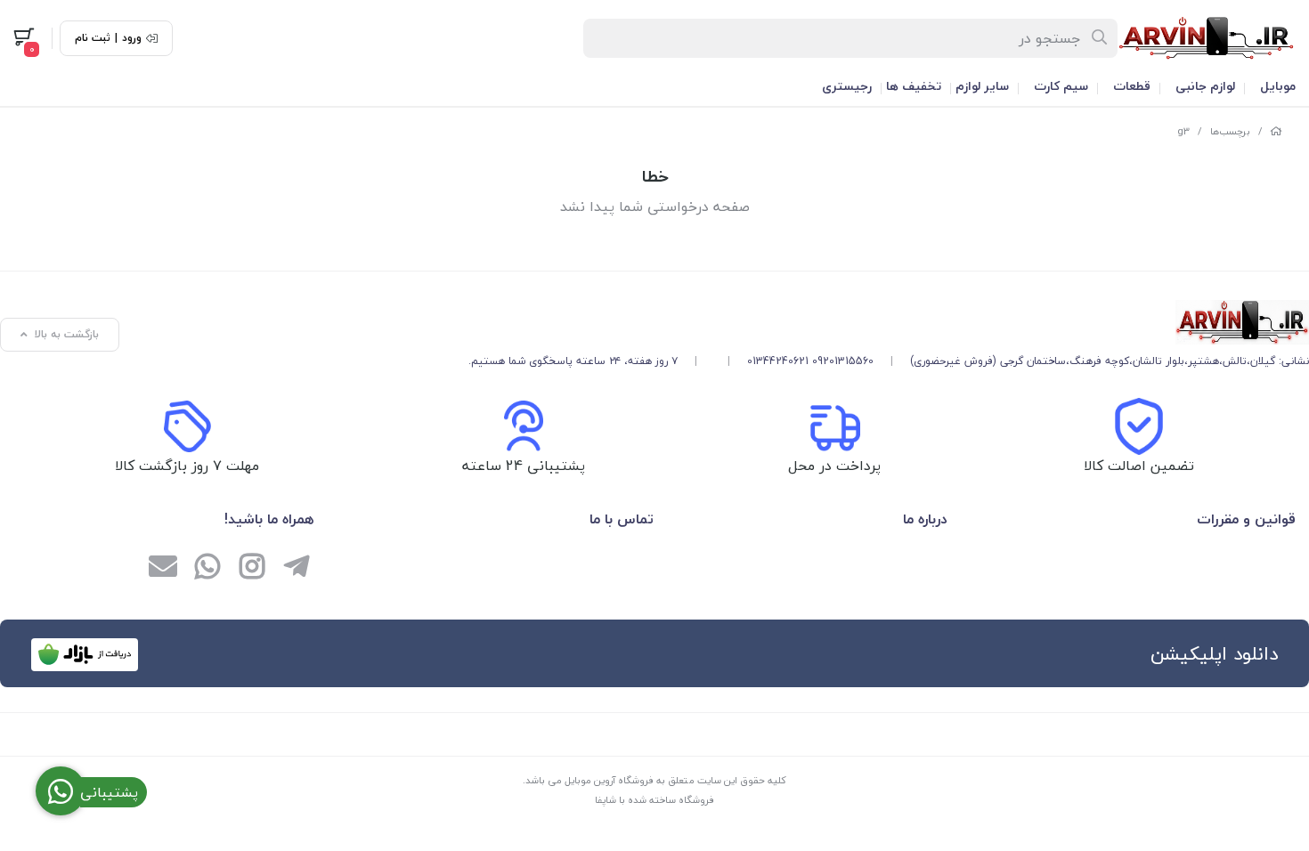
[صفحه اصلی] (1276, 131)
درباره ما (925, 519)
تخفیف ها (913, 86)
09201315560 (843, 361)
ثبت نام (92, 38)
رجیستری (847, 86)
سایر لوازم (982, 86)
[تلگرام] (296, 568)
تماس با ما (621, 519)
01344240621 (778, 361)
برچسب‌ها (1230, 131)
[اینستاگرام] (252, 568)
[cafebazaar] (84, 654)
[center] (1100, 38)
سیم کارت (1061, 86)
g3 (1183, 131)
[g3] (888, 322)
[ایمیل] (163, 568)
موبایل (1278, 86)
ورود (132, 38)
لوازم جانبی (1205, 86)
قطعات (1131, 86)
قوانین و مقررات (1246, 519)
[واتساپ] (207, 568)
